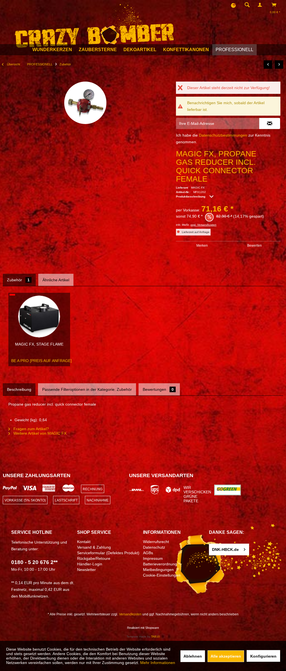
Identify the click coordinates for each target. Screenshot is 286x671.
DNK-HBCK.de (225, 549)
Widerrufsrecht (156, 541)
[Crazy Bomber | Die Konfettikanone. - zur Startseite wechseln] (94, 24)
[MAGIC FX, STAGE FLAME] (39, 316)
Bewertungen (158, 389)
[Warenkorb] (275, 5)
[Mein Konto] (261, 5)
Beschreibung (19, 389)
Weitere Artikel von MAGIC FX (39, 433)
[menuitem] (245, 5)
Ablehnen (192, 656)
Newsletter (86, 569)
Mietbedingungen (158, 569)
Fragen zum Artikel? (30, 429)
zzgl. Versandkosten (203, 224)
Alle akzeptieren (226, 656)
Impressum (153, 558)
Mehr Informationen (157, 662)
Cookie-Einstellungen (161, 575)
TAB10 (155, 636)
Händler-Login (89, 564)
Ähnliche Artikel (55, 280)
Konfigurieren (263, 656)
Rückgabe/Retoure (93, 558)
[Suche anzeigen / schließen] (247, 5)
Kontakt (83, 541)
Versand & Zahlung (94, 547)
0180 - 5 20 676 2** (34, 562)
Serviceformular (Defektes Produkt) (108, 553)
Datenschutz (154, 547)
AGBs (148, 553)
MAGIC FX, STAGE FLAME (39, 344)
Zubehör (18, 280)
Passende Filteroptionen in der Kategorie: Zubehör (87, 389)
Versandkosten (130, 614)
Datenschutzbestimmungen (223, 135)
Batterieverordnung (160, 564)
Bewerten (254, 246)
